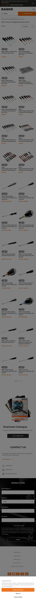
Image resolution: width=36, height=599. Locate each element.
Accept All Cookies (18, 590)
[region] (18, 587)
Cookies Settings (18, 597)
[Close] (32, 578)
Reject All (18, 593)
